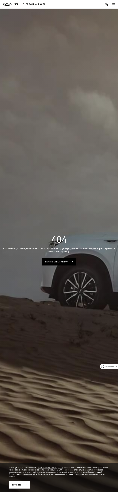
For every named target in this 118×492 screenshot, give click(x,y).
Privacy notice (109, 366)
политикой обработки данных (50, 468)
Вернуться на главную (56, 262)
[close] (116, 367)
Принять (16, 485)
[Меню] (113, 4)
